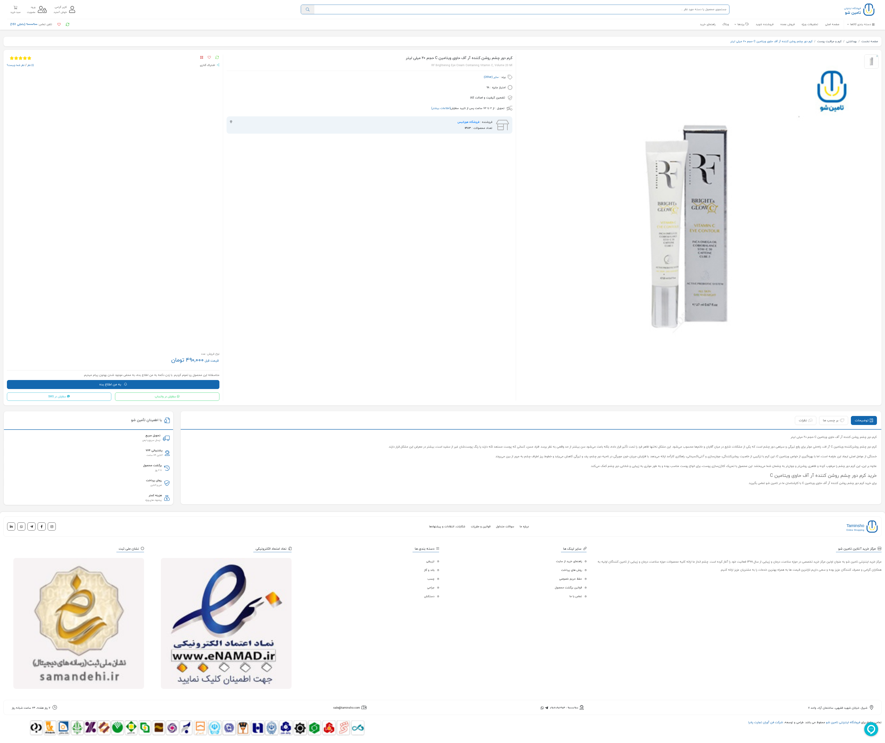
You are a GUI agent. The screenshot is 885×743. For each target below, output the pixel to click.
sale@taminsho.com (346, 708)
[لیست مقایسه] (67, 24)
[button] (859, 24)
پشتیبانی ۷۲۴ (154, 450)
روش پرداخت (154, 480)
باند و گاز (429, 570)
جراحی (430, 588)
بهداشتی (851, 41)
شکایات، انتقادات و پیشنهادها (447, 526)
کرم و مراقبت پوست (829, 41)
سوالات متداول (505, 526)
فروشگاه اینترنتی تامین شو (842, 722)
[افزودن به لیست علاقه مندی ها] (208, 58)
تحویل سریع (152, 435)
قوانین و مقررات (480, 526)
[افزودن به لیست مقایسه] (216, 58)
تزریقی (430, 561)
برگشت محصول (152, 465)
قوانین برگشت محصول (568, 588)
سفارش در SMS (57, 396)
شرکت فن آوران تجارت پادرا (765, 722)
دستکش (429, 596)
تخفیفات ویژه (810, 24)
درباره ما (524, 526)
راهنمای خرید (707, 24)
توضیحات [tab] (862, 420)
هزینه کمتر (155, 495)
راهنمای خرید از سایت (569, 561)
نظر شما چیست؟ (15, 65)
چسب (431, 579)
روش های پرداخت (571, 570)
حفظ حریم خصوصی (570, 579)
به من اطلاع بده (110, 384)
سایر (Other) (491, 77)
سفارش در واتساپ (165, 396)
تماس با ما (575, 596)
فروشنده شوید (764, 24)
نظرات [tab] (803, 420)
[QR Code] (202, 58)
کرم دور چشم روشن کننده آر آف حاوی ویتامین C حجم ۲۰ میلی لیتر (771, 41)
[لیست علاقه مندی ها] (59, 24)
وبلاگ (725, 24)
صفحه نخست (869, 41)
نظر (30, 65)
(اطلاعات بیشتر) (441, 108)
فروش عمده (787, 24)
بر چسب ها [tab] (830, 420)
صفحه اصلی (832, 24)
